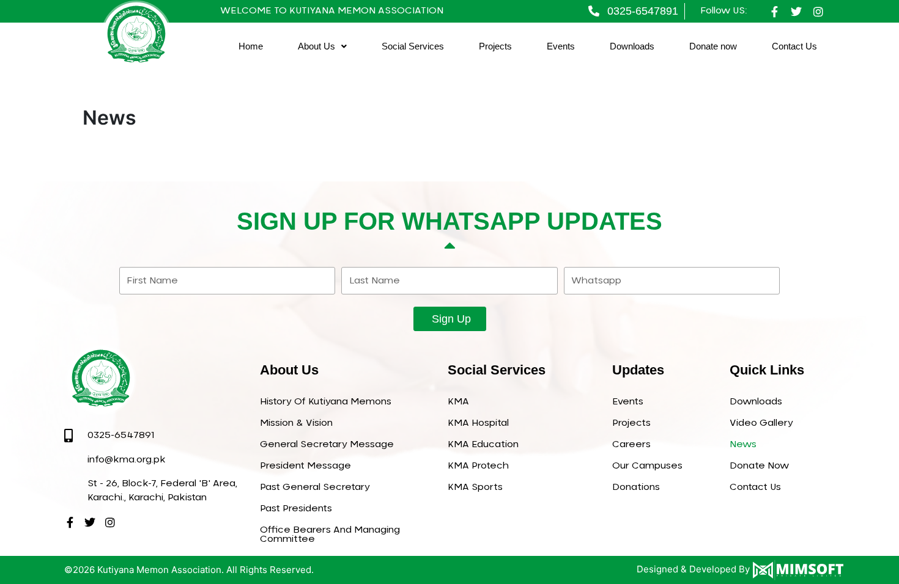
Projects (495, 46)
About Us (316, 46)
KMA (458, 401)
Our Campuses (647, 465)
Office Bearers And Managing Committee (330, 534)
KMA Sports (475, 487)
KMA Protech (478, 465)
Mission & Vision (296, 423)
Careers (631, 444)
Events (561, 46)
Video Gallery (761, 423)
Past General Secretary (315, 487)
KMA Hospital (478, 423)
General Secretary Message (327, 444)
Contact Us (794, 46)
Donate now (713, 46)
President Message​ (305, 465)
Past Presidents (296, 508)
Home (251, 46)
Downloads (632, 46)
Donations (636, 487)
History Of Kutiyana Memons (325, 401)
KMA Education (483, 444)
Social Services (413, 46)
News (743, 444)
